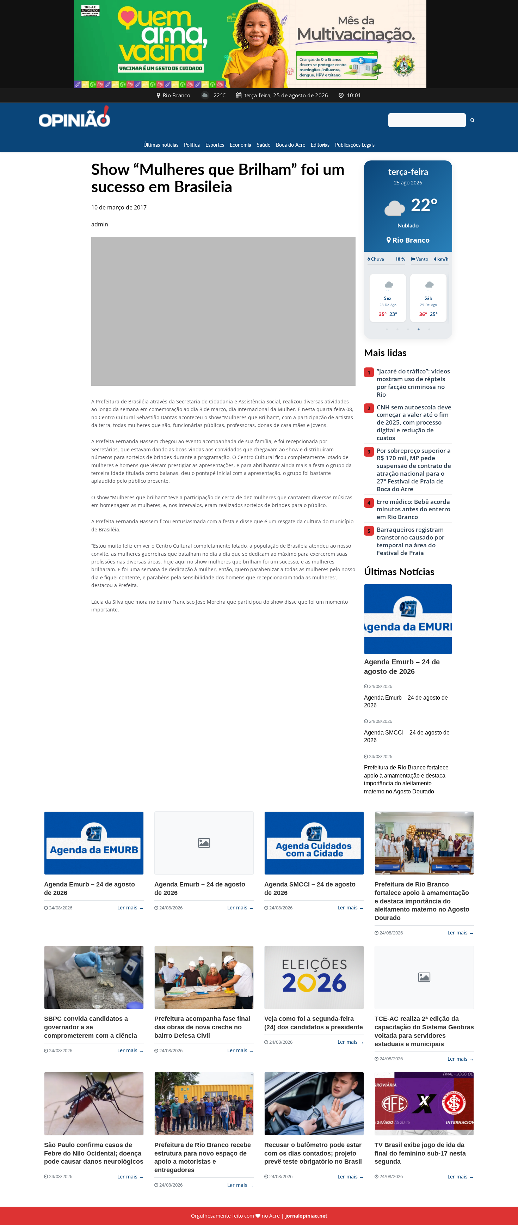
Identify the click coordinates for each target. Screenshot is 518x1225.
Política (192, 145)
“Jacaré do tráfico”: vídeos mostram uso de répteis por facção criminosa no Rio (413, 382)
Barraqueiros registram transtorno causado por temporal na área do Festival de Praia (410, 541)
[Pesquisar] (472, 120)
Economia (240, 145)
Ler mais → (130, 907)
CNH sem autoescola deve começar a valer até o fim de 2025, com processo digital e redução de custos (414, 422)
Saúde (263, 145)
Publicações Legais (355, 145)
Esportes (214, 145)
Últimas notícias (160, 145)
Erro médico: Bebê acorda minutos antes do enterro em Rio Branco (413, 509)
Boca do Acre (290, 145)
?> (94, 843)
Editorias (320, 145)
